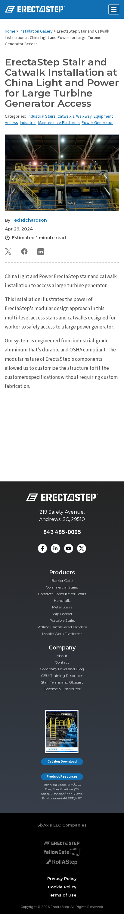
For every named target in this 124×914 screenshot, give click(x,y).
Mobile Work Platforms (62, 633)
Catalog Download (62, 761)
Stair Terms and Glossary (62, 682)
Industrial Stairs (42, 116)
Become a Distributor (62, 689)
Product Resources (62, 776)
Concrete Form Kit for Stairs (62, 594)
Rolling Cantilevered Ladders (62, 627)
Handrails (62, 600)
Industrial (28, 123)
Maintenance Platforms (59, 123)
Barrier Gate (62, 580)
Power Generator (97, 123)
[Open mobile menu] (113, 9)
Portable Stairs (62, 620)
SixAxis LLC (49, 825)
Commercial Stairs (62, 587)
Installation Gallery (36, 31)
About (62, 655)
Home (10, 31)
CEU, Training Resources (62, 675)
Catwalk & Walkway (74, 116)
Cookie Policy (62, 886)
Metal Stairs (62, 607)
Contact (62, 662)
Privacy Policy (62, 878)
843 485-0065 (62, 532)
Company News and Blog (62, 669)
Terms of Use (62, 895)
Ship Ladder (62, 613)
